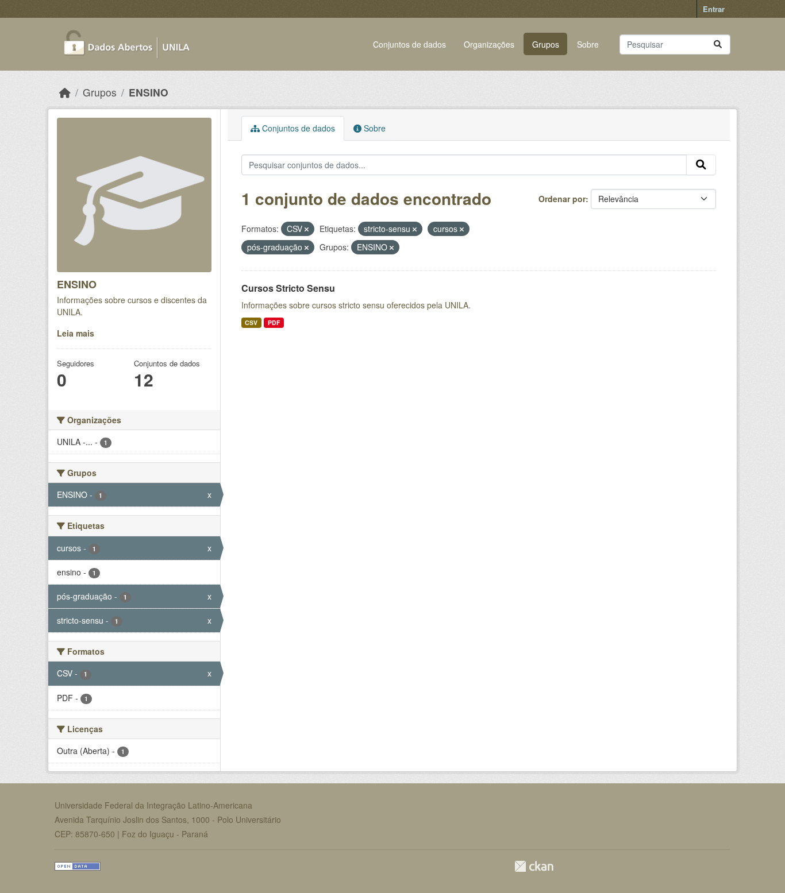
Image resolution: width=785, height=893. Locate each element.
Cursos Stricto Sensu (288, 288)
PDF (274, 322)
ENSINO (148, 92)
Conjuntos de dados (409, 44)
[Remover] (307, 229)
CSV (251, 322)
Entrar (714, 8)
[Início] (65, 92)
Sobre (588, 44)
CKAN (533, 866)
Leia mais (75, 333)
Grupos (545, 44)
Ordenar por (562, 198)
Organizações (489, 44)
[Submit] (717, 44)
